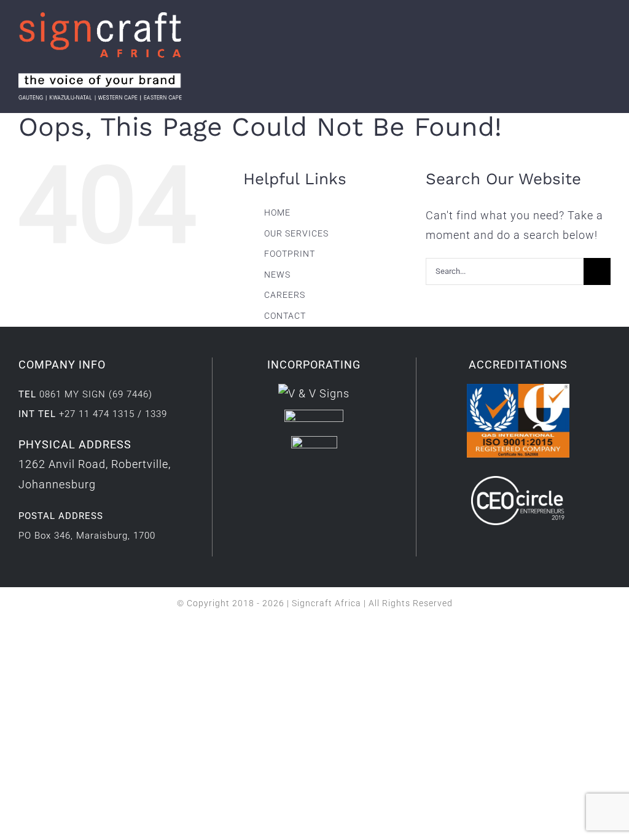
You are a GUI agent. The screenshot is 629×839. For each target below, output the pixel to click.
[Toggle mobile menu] (605, 39)
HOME (277, 212)
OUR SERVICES (296, 233)
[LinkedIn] (304, 482)
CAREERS (284, 295)
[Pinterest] (342, 482)
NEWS (277, 274)
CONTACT (285, 316)
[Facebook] (285, 482)
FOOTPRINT (289, 254)
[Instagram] (323, 482)
